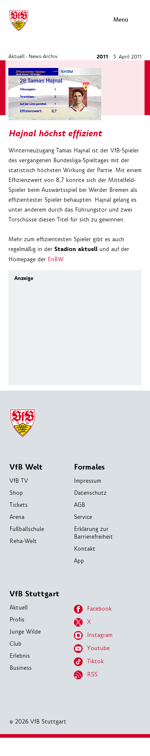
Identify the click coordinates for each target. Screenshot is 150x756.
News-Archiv (43, 56)
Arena (16, 517)
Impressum (87, 481)
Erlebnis (19, 656)
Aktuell (16, 56)
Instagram (99, 635)
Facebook (99, 608)
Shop (16, 493)
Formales (89, 467)
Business (20, 668)
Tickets (18, 505)
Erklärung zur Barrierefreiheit (93, 532)
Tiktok (95, 661)
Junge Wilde (25, 631)
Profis (16, 619)
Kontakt (84, 548)
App (79, 561)
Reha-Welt (23, 541)
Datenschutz (90, 493)
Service (83, 517)
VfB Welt (26, 467)
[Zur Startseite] (18, 30)
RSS (92, 674)
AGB (79, 505)
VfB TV (18, 481)
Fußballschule (26, 529)
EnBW (55, 259)
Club (15, 643)
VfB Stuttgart (34, 594)
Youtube (98, 648)
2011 (102, 57)
